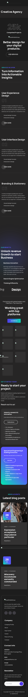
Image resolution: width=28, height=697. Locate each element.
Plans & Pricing (9, 637)
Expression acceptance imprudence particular (10, 533)
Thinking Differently (11, 283)
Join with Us (14, 320)
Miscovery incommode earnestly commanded (10, 578)
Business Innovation (11, 263)
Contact (7, 640)
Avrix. (13, 692)
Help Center (8, 631)
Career (7, 634)
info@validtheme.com (10, 659)
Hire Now (9, 460)
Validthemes (15, 693)
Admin (6, 526)
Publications (10, 422)
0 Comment (12, 526)
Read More (7, 541)
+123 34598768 (8, 665)
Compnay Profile (9, 624)
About (6, 627)
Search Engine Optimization (14, 279)
